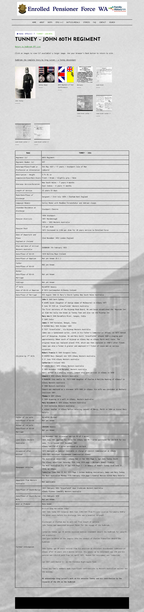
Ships (50, 22)
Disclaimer (21, 604)
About (42, 22)
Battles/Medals (73, 22)
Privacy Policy (32, 604)
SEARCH (112, 22)
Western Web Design (39, 601)
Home (34, 22)
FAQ (94, 22)
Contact (102, 22)
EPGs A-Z (59, 22)
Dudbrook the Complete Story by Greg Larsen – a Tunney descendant (45, 60)
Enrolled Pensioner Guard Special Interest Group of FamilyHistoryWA (65, 599)
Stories (86, 22)
